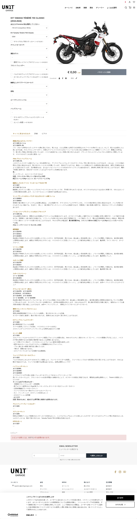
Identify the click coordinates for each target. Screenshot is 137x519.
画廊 (85, 8)
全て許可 (120, 498)
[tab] (21, 133)
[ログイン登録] (130, 2)
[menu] (134, 7)
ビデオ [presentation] (44, 133)
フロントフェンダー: (18, 65)
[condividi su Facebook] (62, 78)
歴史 (91, 8)
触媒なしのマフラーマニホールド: (22, 82)
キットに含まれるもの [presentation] (21, 133)
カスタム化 (119, 504)
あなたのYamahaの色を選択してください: (25, 24)
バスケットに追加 (104, 72)
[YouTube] (124, 472)
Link (79, 459)
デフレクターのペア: (18, 45)
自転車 (78, 8)
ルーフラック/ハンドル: (19, 100)
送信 (72, 78)
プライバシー (44, 492)
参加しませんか (97, 456)
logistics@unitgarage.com (23, 486)
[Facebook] (115, 472)
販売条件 (109, 486)
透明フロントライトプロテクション (31, 62)
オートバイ (69, 8)
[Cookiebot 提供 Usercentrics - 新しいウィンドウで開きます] (13, 515)
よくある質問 (112, 8)
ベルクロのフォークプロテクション (31, 74)
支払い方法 (109, 492)
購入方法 (87, 486)
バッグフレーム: (16, 109)
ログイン (31, 437)
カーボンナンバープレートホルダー (31, 78)
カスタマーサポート (90, 489)
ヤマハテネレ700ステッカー (28, 41)
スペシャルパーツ (68, 489)
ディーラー (100, 8)
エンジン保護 (23, 122)
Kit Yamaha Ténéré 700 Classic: (22, 33)
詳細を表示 (30, 515)
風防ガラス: (15, 53)
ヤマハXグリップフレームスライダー (29, 118)
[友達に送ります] (59, 78)
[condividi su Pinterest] (65, 78)
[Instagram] (119, 472)
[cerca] (126, 7)
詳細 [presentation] (36, 133)
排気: (12, 91)
